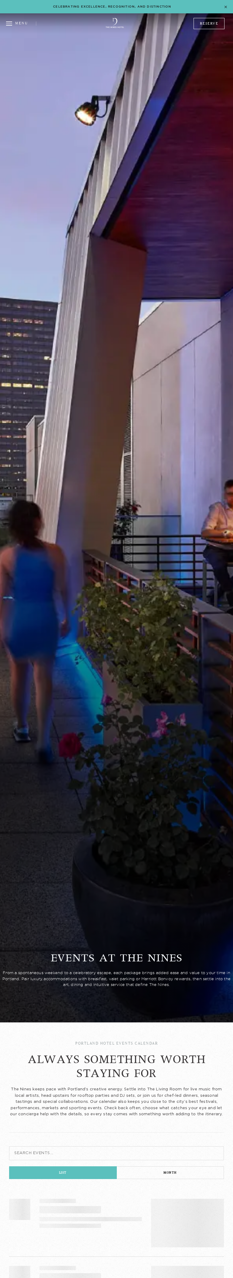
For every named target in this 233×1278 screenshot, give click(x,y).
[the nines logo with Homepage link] (114, 27)
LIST (63, 1172)
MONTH (170, 1172)
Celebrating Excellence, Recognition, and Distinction (112, 6)
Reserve (209, 23)
